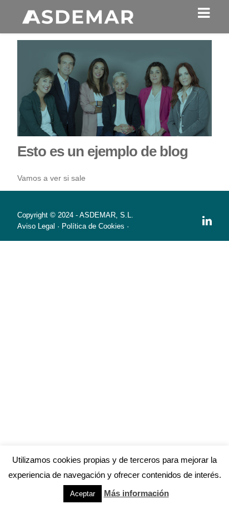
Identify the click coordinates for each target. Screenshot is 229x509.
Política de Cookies (93, 226)
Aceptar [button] (82, 494)
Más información (136, 493)
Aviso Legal (36, 226)
